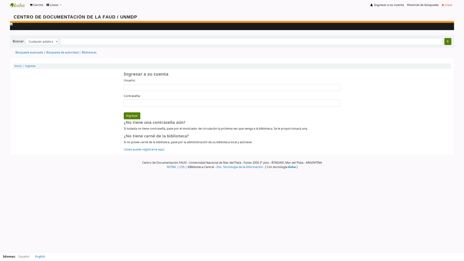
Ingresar (30, 66)
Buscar (18, 41)
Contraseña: (132, 96)
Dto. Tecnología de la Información (239, 167)
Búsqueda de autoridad (62, 52)
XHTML (171, 167)
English (40, 256)
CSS (182, 167)
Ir (448, 41)
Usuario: (129, 80)
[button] (36, 5)
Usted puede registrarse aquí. (144, 149)
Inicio (18, 66)
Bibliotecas (89, 52)
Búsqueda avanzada (29, 52)
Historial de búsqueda (423, 5)
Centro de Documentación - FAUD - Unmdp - (19, 5)
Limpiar (448, 5)
